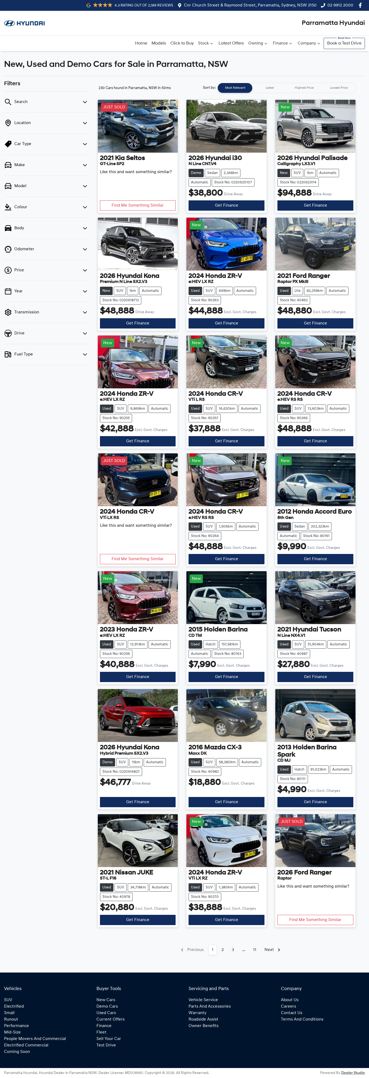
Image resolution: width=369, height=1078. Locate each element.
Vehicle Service (203, 1000)
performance (16, 1026)
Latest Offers (231, 43)
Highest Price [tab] (304, 88)
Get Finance (226, 205)
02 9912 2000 (340, 5)
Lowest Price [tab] (339, 88)
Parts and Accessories (210, 1006)
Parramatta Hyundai (333, 23)
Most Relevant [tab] (235, 88)
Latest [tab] (270, 88)
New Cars (105, 1000)
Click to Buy (182, 43)
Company (307, 43)
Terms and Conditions (302, 1019)
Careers (288, 1006)
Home (141, 43)
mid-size (12, 1032)
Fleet (101, 1032)
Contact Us (291, 1013)
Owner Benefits (204, 1026)
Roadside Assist (203, 1019)
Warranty (197, 1013)
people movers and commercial (35, 1039)
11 (254, 950)
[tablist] (286, 88)
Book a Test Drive (344, 43)
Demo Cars (107, 1006)
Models (159, 43)
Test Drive (106, 1045)
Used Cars (106, 1013)
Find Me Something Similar (138, 205)
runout (11, 1019)
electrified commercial (26, 1045)
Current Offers (110, 1019)
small (9, 1013)
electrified (14, 1006)
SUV (8, 1000)
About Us (289, 1000)
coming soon (17, 1052)
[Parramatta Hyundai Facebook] (361, 5)
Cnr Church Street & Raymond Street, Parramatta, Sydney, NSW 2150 (250, 5)
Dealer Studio (353, 1073)
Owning (255, 43)
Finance (280, 43)
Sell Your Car (108, 1039)
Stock (203, 43)
